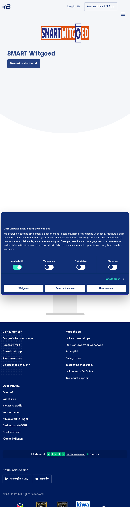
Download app (12, 351)
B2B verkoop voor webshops (84, 345)
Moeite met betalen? (16, 364)
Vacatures (9, 399)
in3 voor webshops (78, 338)
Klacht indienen (13, 438)
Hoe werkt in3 (11, 345)
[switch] (49, 267)
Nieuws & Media (13, 405)
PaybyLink (72, 351)
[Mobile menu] (123, 14)
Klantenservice (12, 358)
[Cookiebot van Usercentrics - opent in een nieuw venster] (112, 217)
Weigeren (24, 288)
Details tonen (112, 279)
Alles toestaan (106, 288)
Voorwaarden (11, 412)
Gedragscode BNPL (15, 425)
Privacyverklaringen (16, 418)
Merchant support (78, 378)
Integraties (73, 358)
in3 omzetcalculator (79, 371)
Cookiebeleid (11, 432)
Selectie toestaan (65, 288)
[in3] (12, 7)
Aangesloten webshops (18, 338)
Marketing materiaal (79, 364)
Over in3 (8, 392)
